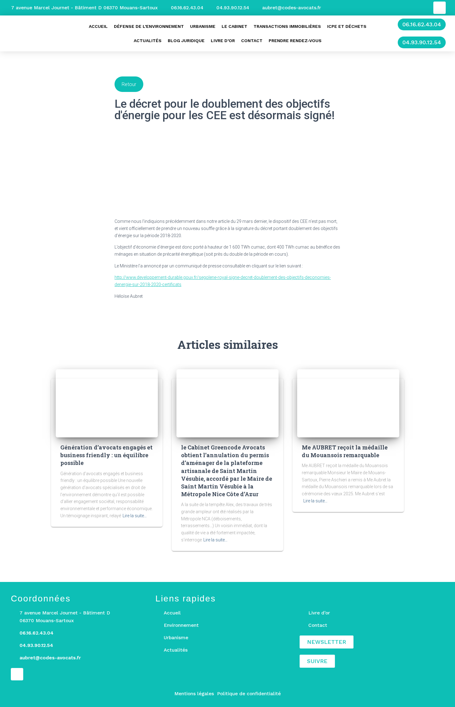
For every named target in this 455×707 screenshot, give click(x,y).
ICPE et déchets (346, 26)
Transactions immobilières (287, 26)
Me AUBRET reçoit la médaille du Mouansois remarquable (345, 451)
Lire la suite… (135, 515)
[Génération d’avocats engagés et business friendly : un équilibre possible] (107, 403)
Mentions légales (194, 693)
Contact (251, 40)
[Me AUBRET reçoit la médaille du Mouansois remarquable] (348, 403)
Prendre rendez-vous (295, 40)
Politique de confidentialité (249, 693)
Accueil (98, 26)
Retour (129, 84)
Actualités (148, 40)
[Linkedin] (439, 8)
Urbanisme (202, 26)
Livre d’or (223, 40)
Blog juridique (186, 40)
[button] (422, 24)
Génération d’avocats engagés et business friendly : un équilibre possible (106, 455)
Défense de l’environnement (149, 26)
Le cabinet (234, 26)
